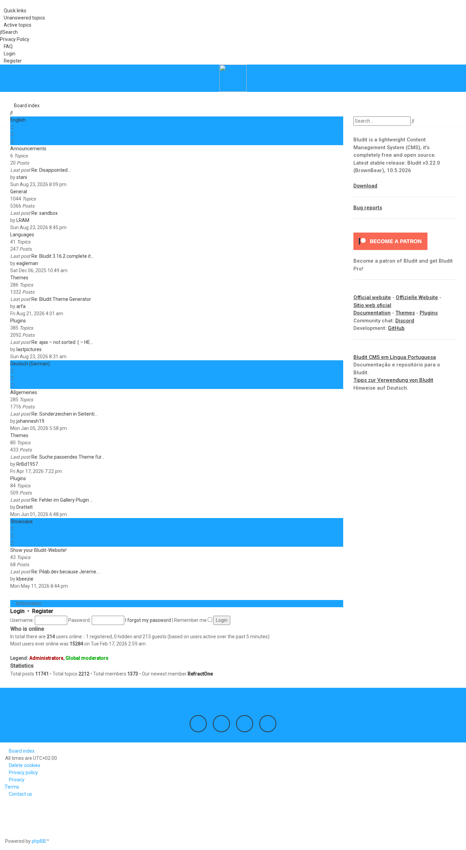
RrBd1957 (27, 464)
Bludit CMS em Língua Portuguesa (394, 357)
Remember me (191, 620)
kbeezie (24, 579)
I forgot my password (148, 620)
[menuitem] (22, 18)
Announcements (28, 148)
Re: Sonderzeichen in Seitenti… (64, 414)
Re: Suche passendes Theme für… (67, 457)
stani (21, 177)
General (18, 191)
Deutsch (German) (30, 363)
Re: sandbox (44, 213)
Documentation (372, 313)
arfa (21, 306)
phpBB (39, 841)
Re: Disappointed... (51, 170)
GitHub (396, 328)
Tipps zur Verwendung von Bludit (393, 380)
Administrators (46, 658)
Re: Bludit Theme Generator (61, 299)
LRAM (22, 220)
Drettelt (24, 507)
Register (42, 611)
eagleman (27, 263)
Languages (22, 234)
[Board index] (233, 78)
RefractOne (200, 674)
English (18, 120)
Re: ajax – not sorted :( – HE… (62, 342)
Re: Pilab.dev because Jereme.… (65, 571)
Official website (372, 297)
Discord (404, 321)
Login (17, 611)
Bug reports (367, 208)
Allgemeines (23, 392)
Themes (19, 277)
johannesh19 (30, 421)
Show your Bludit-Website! (38, 550)
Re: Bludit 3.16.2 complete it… (62, 256)
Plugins (18, 320)
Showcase (21, 521)
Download (365, 186)
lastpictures (29, 349)
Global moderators (86, 658)
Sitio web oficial (372, 305)
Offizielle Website (417, 297)
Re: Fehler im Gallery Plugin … (62, 500)
